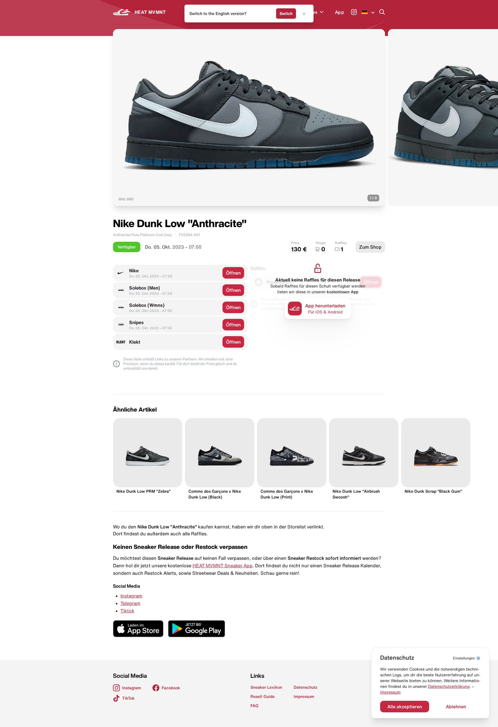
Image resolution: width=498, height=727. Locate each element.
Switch (286, 14)
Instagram (131, 595)
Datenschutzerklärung (448, 686)
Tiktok (127, 610)
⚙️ (466, 658)
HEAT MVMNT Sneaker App (222, 565)
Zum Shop (370, 247)
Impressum (390, 692)
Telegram (130, 603)
